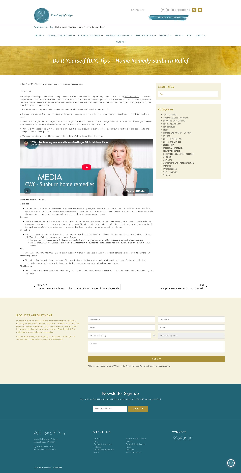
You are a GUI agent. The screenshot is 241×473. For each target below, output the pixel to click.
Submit (156, 359)
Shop (177, 35)
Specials (200, 35)
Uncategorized (170, 169)
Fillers (166, 130)
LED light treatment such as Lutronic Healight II (123, 121)
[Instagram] (177, 10)
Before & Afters (144, 35)
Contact (121, 42)
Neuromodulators (171, 151)
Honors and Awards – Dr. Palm (177, 133)
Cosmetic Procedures (60, 35)
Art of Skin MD (40, 27)
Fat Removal (169, 127)
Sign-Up (138, 409)
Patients (164, 35)
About (38, 35)
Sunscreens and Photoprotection (178, 163)
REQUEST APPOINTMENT (169, 17)
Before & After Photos (136, 439)
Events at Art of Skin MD (174, 121)
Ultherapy (167, 166)
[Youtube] (182, 10)
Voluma (166, 175)
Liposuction (168, 145)
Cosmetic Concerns (89, 35)
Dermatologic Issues (117, 35)
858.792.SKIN (138, 10)
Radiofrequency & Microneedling (178, 154)
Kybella (166, 136)
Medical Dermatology (173, 148)
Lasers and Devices (172, 142)
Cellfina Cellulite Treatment (175, 118)
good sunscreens (131, 96)
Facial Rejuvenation (172, 124)
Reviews (130, 450)
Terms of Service (157, 366)
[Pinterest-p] (187, 10)
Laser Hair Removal (172, 139)
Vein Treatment (170, 172)
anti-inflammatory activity (138, 208)
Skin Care (167, 160)
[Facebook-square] (173, 10)
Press (128, 447)
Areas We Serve (133, 452)
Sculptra (167, 157)
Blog (51, 27)
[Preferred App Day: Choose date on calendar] (154, 335)
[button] (194, 10)
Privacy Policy (138, 366)
